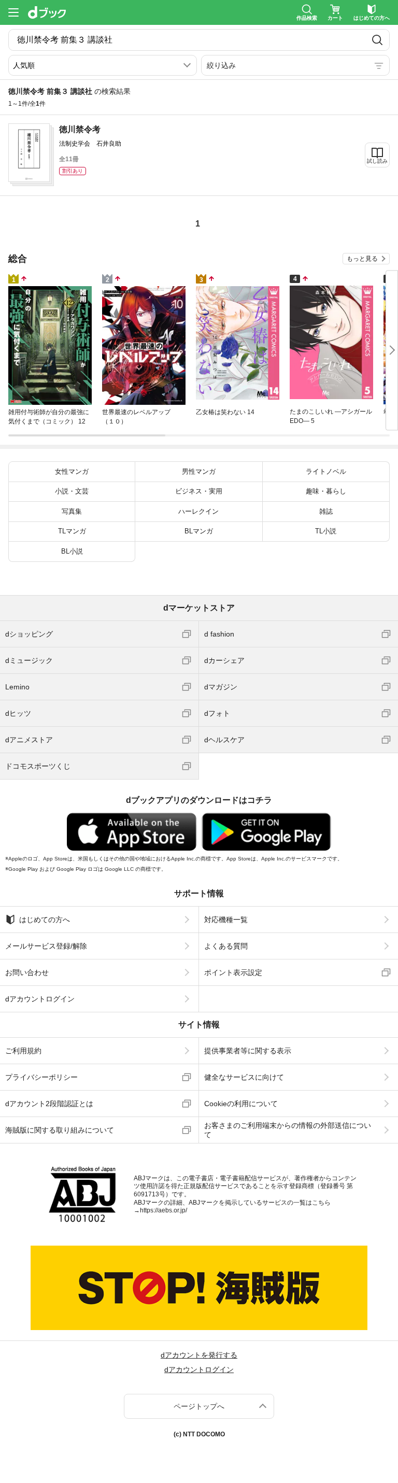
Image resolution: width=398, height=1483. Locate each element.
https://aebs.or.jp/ (163, 1210)
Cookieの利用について (241, 1103)
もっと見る (362, 258)
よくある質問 (226, 946)
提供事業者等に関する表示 (247, 1051)
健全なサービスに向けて (244, 1077)
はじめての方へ (44, 919)
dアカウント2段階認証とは (49, 1103)
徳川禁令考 (80, 129)
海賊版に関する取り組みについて (59, 1130)
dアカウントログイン (40, 999)
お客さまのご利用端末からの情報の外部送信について (287, 1130)
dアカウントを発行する (199, 1355)
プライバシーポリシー (41, 1077)
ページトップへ (199, 1406)
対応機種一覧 (226, 919)
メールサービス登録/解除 (46, 946)
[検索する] (377, 40)
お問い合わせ (27, 972)
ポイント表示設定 (233, 972)
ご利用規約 (23, 1051)
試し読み (377, 161)
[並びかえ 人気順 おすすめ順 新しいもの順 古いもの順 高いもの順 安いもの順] (102, 65)
